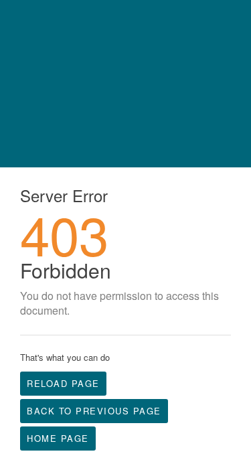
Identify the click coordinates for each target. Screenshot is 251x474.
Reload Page (63, 383)
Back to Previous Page (94, 410)
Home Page (58, 438)
